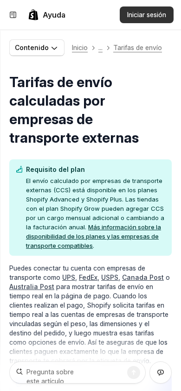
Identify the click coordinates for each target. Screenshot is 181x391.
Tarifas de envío (137, 47)
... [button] (100, 47)
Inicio (80, 47)
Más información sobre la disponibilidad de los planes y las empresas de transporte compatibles (93, 236)
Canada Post (143, 277)
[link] (46, 14)
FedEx (88, 277)
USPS (109, 277)
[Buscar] (133, 372)
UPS (68, 277)
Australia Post (31, 286)
